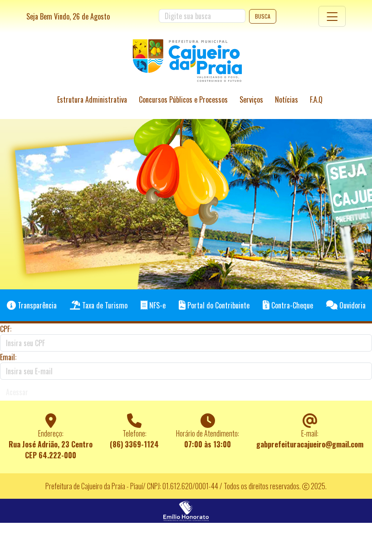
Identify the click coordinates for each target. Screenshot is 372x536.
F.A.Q (316, 99)
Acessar (17, 392)
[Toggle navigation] (332, 16)
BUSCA (262, 16)
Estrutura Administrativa (92, 99)
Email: (8, 357)
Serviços (251, 99)
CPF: (5, 328)
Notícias (286, 99)
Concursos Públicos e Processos (183, 99)
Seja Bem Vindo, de (68, 16)
